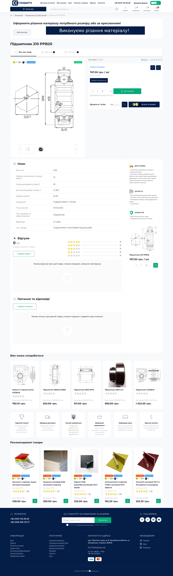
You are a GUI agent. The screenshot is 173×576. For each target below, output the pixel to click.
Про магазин (61, 3)
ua (154, 3)
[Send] (124, 104)
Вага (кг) (20, 170)
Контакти (101, 3)
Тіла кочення (22, 208)
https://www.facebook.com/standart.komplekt (142, 519)
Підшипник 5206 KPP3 (84, 390)
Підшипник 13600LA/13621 (54, 390)
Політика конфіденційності (20, 551)
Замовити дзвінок (140, 3)
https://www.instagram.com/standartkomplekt (147, 519)
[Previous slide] (19, 149)
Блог (70, 3)
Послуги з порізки (81, 3)
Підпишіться (102, 520)
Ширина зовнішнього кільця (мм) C (29, 177)
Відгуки (93, 3)
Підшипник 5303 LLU (114, 390)
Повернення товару (17, 556)
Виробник (20, 222)
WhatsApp (147, 547)
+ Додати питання (25, 306)
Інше (51, 556)
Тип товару (21, 228)
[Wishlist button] (152, 67)
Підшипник (18, 15)
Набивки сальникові (56, 548)
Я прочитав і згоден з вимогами (88, 525)
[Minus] (92, 91)
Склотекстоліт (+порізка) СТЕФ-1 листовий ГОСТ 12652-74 (116, 485)
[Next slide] (76, 149)
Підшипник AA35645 (145, 390)
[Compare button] (158, 67)
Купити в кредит (148, 104)
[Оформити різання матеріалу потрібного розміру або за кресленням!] (95, 30)
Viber (145, 544)
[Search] (117, 9)
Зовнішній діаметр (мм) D (28, 184)
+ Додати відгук (23, 254)
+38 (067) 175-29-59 (19, 519)
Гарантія (139, 212)
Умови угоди (15, 548)
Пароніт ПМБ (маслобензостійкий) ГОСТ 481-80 (86, 485)
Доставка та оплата (47, 3)
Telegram (146, 540)
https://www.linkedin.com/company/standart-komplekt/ (153, 519)
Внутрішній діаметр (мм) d (28, 190)
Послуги (52, 553)
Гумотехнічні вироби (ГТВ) (58, 543)
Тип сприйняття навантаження (23, 215)
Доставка (140, 166)
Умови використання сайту (85, 525)
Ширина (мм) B (23, 196)
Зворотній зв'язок (16, 553)
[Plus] (102, 91)
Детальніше (22, 32)
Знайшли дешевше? (97, 67)
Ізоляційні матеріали (56, 540)
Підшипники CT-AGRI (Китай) (36, 15)
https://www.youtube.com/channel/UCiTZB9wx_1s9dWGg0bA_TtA (159, 519)
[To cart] (155, 265)
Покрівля (52, 551)
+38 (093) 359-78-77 (20, 522)
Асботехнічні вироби (56, 545)
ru (158, 3)
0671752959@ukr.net (96, 547)
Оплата (139, 191)
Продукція (21, 202)
